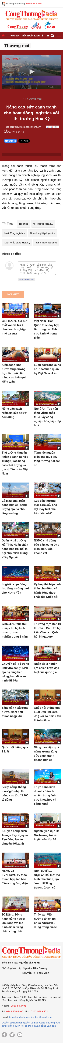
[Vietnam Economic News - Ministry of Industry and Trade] (49, 25)
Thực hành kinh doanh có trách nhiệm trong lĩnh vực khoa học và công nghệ (45, 795)
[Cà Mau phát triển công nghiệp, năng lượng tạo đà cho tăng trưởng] (15, 490)
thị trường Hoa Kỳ (43, 223)
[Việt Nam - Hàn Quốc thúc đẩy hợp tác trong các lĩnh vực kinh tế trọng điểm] (47, 310)
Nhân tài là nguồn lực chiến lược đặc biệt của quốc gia (46, 668)
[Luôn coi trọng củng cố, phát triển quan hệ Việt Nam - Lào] (47, 354)
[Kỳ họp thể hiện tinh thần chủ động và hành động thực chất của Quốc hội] (47, 574)
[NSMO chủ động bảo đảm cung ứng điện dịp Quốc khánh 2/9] (47, 530)
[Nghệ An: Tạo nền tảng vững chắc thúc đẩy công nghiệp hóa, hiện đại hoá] (47, 398)
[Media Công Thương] (31, 15)
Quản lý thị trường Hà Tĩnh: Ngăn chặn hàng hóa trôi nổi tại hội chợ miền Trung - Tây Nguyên (15, 549)
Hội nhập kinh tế (32, 35)
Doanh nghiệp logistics (42, 233)
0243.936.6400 (14, 1011)
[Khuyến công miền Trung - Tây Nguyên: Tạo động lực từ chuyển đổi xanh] (15, 820)
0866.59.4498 (34, 3)
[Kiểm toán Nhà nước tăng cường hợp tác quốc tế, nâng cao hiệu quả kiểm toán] (15, 354)
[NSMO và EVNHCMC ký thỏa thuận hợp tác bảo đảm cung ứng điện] (15, 860)
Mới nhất (13, 294)
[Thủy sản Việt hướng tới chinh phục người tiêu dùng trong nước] (47, 904)
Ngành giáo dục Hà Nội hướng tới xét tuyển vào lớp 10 (46, 835)
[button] (31, 72)
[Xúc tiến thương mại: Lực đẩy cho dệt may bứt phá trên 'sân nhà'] (47, 490)
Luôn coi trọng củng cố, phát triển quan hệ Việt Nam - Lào (47, 369)
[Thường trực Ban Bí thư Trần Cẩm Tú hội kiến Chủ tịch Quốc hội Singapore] (47, 613)
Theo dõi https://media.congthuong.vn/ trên (22, 127)
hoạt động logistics (14, 233)
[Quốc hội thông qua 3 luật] (15, 737)
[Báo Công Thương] (18, 27)
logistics (23, 223)
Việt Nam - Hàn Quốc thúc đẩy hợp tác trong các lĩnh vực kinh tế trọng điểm (46, 329)
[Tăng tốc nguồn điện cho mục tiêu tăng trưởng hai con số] (47, 442)
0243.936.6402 (39, 1011)
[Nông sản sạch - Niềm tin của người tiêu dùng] (15, 398)
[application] (31, 74)
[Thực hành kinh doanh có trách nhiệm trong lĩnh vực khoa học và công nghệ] (47, 776)
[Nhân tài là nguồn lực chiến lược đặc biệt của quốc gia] (47, 653)
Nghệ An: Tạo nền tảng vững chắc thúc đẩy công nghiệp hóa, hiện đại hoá (47, 417)
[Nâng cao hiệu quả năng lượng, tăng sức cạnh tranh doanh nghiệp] (47, 737)
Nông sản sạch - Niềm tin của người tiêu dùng (14, 413)
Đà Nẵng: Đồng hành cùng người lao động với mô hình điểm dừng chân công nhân (13, 923)
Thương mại (16, 45)
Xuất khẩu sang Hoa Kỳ (17, 242)
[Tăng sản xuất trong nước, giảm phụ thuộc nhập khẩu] (15, 697)
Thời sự (14, 35)
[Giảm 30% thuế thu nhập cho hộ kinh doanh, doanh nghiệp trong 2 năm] (15, 613)
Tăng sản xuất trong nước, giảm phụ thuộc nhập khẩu (15, 712)
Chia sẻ (12, 141)
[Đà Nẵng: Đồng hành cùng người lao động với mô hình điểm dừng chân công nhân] (15, 904)
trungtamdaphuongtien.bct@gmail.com (30, 1017)
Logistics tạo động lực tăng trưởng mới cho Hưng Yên (15, 588)
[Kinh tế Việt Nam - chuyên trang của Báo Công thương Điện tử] (36, 25)
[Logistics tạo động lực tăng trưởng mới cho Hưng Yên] (15, 574)
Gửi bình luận (26, 279)
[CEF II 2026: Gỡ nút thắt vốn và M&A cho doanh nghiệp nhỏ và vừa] (15, 310)
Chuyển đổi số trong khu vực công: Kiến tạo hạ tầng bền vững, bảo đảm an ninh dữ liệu (15, 672)
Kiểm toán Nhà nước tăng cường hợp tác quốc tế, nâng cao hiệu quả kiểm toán (14, 373)
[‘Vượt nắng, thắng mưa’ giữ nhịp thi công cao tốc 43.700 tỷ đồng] (15, 776)
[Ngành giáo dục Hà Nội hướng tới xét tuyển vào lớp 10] (47, 820)
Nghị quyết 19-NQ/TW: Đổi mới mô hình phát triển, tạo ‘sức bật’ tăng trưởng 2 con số (47, 879)
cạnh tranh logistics (46, 242)
